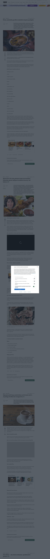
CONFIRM (19, 289)
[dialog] (25, 279)
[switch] (34, 278)
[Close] (37, 267)
